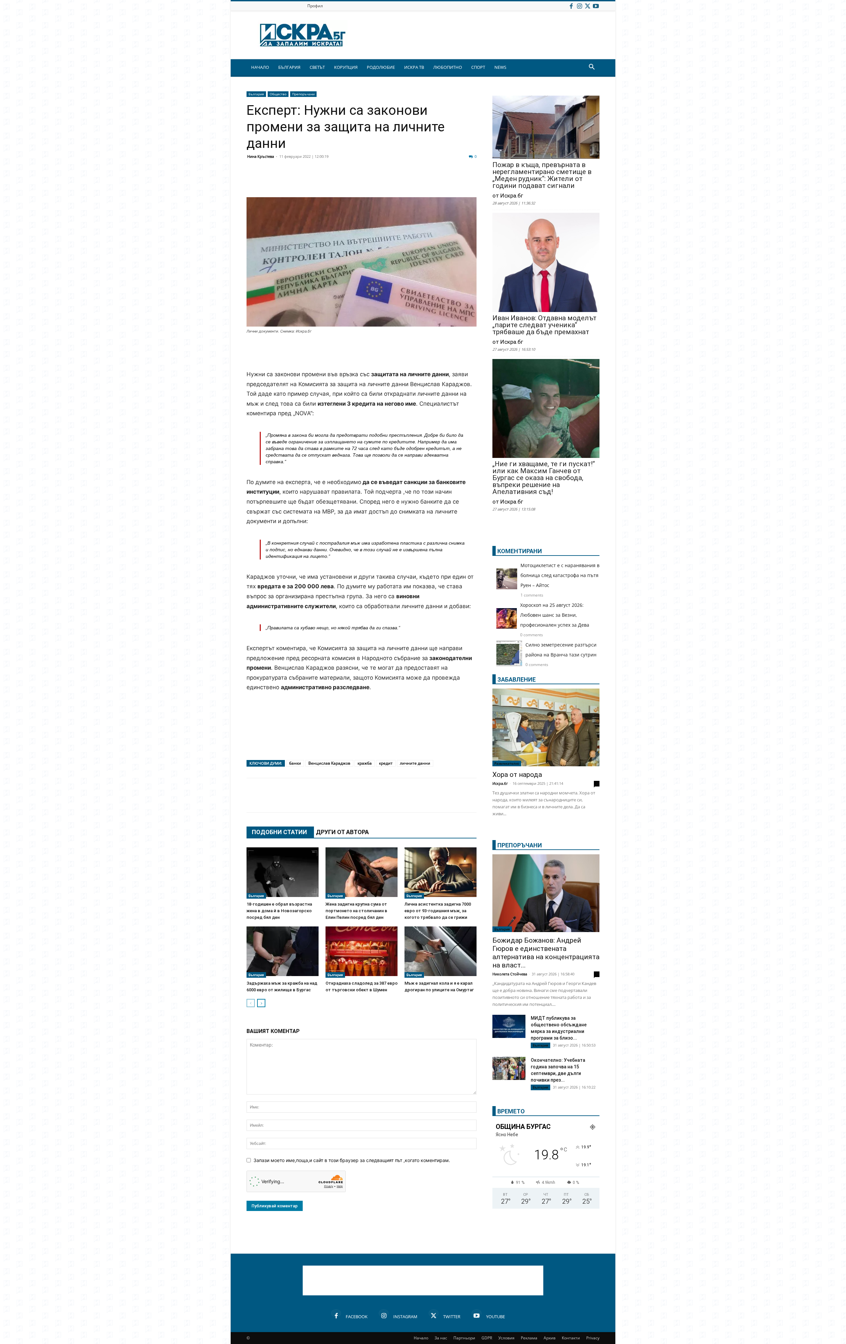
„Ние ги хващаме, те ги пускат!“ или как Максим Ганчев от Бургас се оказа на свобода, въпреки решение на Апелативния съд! (543, 478)
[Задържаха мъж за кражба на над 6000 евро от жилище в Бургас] (283, 952)
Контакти (571, 1338)
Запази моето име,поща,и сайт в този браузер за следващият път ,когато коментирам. (351, 1160)
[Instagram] (579, 5)
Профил (315, 6)
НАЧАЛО (260, 67)
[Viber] (384, 181)
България (256, 94)
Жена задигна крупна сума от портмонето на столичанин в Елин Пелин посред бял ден (356, 911)
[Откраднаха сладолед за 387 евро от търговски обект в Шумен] (362, 952)
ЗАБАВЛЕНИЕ (516, 679)
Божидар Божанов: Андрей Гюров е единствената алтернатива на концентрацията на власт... (545, 952)
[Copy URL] (434, 181)
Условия (506, 1338)
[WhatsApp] (367, 181)
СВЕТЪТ (317, 67)
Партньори (464, 1338)
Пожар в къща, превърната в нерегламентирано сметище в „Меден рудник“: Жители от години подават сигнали (542, 175)
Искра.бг (500, 783)
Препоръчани (303, 94)
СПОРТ (478, 67)
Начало (421, 1338)
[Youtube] (595, 5)
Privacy (592, 1338)
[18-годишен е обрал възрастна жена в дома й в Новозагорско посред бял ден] (283, 873)
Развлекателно (506, 763)
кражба (365, 763)
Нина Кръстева (260, 156)
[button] (591, 68)
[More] (450, 181)
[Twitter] (587, 5)
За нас (441, 1338)
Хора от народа (517, 775)
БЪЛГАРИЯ (289, 67)
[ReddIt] (334, 181)
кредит (386, 763)
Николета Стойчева (509, 973)
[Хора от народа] (545, 727)
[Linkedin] (318, 181)
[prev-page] (251, 1003)
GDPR (486, 1338)
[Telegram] (400, 181)
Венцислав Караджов (329, 763)
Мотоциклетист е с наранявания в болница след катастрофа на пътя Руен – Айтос (559, 575)
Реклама (529, 1338)
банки (295, 763)
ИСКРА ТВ (414, 67)
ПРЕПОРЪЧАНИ (519, 845)
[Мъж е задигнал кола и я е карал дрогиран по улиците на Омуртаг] (440, 952)
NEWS (500, 67)
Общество (278, 94)
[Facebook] (571, 5)
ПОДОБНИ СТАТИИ (279, 832)
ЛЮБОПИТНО (447, 67)
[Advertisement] (361, 353)
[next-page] (261, 1003)
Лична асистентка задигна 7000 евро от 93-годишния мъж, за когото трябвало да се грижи (437, 911)
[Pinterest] (417, 181)
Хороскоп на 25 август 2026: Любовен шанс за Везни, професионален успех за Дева (554, 615)
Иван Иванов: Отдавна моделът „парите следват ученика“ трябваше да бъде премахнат (544, 325)
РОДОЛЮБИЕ (381, 67)
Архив (550, 1338)
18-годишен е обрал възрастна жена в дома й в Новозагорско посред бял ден (279, 911)
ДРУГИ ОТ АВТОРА (342, 832)
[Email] (351, 181)
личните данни (415, 763)
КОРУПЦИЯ (346, 67)
